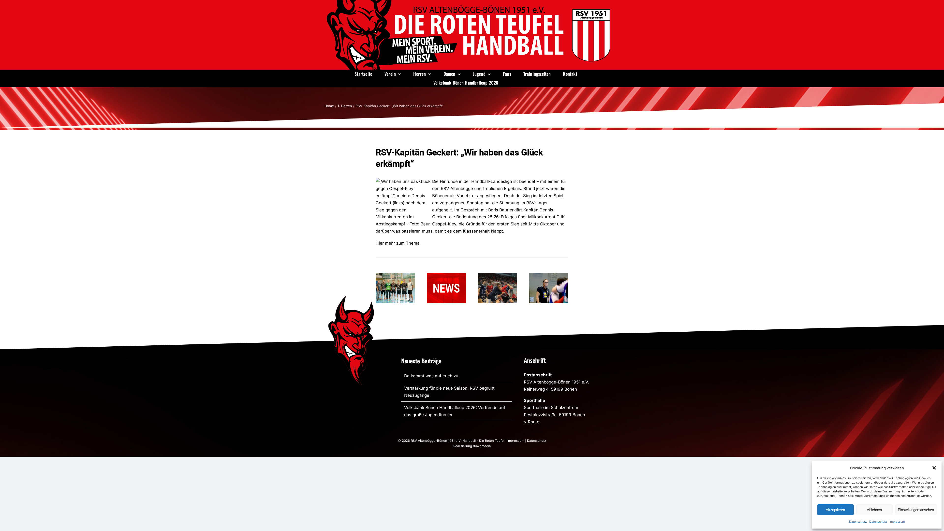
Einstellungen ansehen (916, 510)
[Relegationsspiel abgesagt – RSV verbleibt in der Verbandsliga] (446, 288)
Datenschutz (858, 521)
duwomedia (482, 446)
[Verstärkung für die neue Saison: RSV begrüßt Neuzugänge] (395, 288)
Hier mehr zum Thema (398, 243)
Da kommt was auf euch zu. (431, 375)
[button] (934, 467)
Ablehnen (874, 510)
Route (533, 421)
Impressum (897, 521)
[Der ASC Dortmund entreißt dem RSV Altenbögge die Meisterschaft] (497, 288)
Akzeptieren (835, 510)
